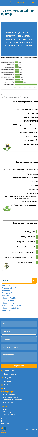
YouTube (7, 385)
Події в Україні (8, 286)
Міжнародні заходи (11, 412)
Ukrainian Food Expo (10, 298)
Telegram (7, 378)
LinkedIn (7, 388)
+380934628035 (10, 371)
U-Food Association (10, 397)
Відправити (19, 366)
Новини (4, 95)
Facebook (8, 381)
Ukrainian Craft (8, 303)
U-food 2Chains (8, 301)
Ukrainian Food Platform (11, 308)
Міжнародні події (9, 288)
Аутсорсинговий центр (11, 306)
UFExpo (6, 409)
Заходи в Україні (10, 414)
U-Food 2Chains (9, 402)
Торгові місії (7, 293)
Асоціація (6, 296)
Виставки (6, 291)
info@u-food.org (10, 374)
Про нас (4, 419)
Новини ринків (8, 311)
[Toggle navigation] (4, 3)
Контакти (5, 424)
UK (33, 3)
